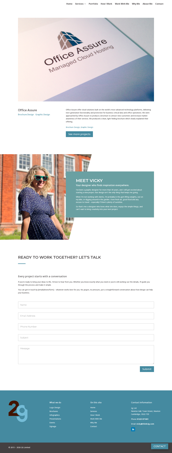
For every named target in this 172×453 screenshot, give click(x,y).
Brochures (53, 411)
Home (69, 4)
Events (52, 423)
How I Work (106, 4)
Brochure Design (26, 114)
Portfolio (93, 4)
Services (79, 4)
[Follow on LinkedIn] (133, 429)
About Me (147, 4)
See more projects (79, 134)
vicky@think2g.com (145, 424)
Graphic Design (42, 114)
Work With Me (122, 4)
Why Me (136, 4)
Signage (52, 427)
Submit (146, 369)
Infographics (54, 415)
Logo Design (54, 408)
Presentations (55, 419)
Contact (159, 4)
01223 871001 (142, 419)
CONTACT (160, 446)
